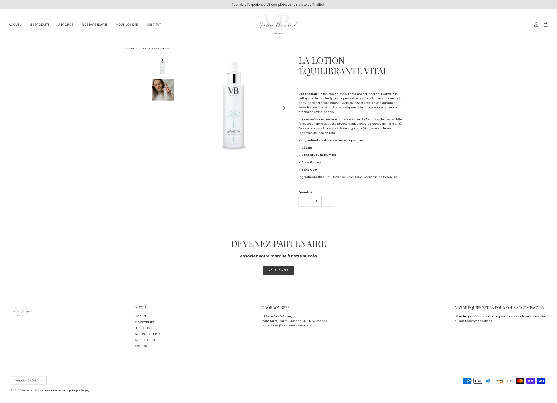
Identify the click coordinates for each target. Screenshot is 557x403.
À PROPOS (65, 24)
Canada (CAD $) (25, 380)
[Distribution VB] (278, 24)
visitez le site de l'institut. (306, 4)
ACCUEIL (15, 24)
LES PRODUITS (40, 24)
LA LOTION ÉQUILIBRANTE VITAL (154, 48)
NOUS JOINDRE (127, 24)
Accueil (130, 48)
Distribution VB (28, 390)
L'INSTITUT (153, 24)
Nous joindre (278, 270)
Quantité (305, 192)
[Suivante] (284, 108)
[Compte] (535, 24)
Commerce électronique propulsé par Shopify (63, 390)
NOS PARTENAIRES (95, 24)
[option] (235, 108)
